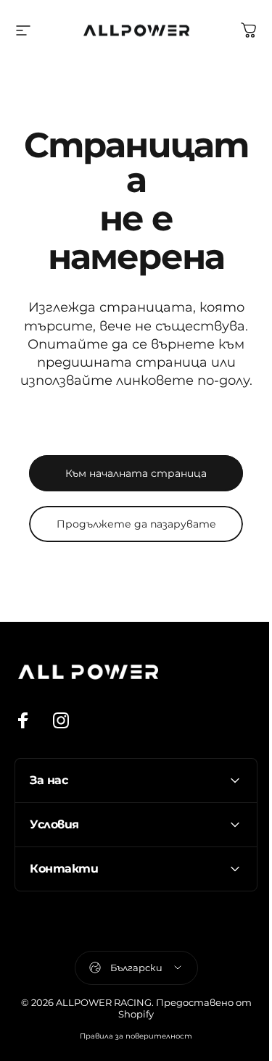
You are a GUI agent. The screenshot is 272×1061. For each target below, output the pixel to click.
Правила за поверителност (131, 1036)
